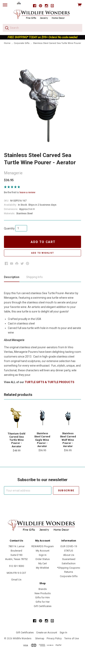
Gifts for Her (43, 601)
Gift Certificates (42, 606)
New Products (43, 593)
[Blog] (52, 6)
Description (11, 277)
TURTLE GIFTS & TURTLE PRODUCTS (49, 382)
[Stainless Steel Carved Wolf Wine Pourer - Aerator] (68, 418)
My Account (42, 550)
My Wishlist (42, 567)
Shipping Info (34, 277)
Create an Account (46, 632)
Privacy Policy (54, 638)
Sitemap (39, 638)
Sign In (42, 554)
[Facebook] (34, 6)
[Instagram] (46, 6)
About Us (68, 554)
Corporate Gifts (68, 576)
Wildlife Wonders (22, 638)
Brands (43, 589)
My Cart (42, 563)
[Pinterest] (40, 6)
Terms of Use (71, 638)
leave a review (27, 192)
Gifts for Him (42, 597)
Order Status (42, 559)
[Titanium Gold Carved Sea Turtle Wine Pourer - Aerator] (16, 418)
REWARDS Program (42, 546)
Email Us (16, 579)
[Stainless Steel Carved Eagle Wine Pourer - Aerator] (42, 418)
